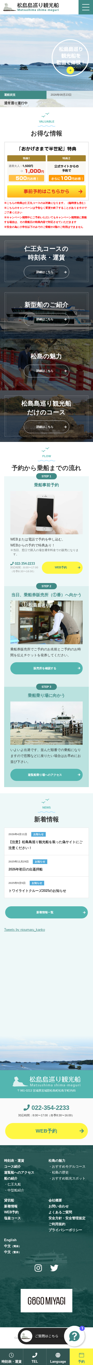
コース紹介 (12, 1166)
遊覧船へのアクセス (19, 1172)
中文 (12, 1246)
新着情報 (11, 1206)
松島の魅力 (57, 1160)
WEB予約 (11, 1212)
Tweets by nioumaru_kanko (24, 930)
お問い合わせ (59, 1206)
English (10, 1240)
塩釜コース (12, 1218)
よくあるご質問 (60, 1212)
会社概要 (55, 1200)
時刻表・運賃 (14, 1160)
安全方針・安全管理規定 (67, 1218)
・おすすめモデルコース (67, 1166)
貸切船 (9, 1200)
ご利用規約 (57, 1224)
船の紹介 (11, 1178)
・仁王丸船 (12, 1184)
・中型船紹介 (14, 1190)
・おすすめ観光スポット (67, 1178)
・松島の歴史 (59, 1172)
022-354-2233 (24, 564)
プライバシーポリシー (65, 1230)
